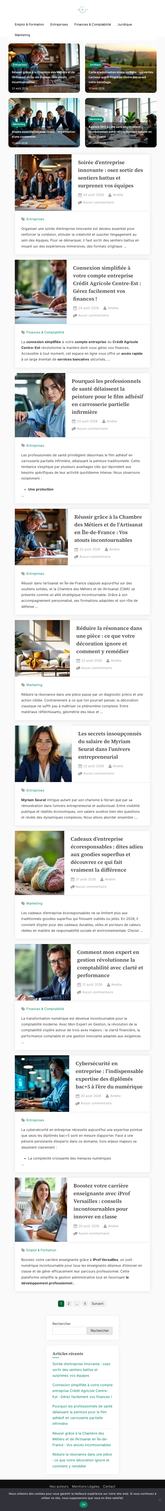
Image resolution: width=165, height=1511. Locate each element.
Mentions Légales (86, 1486)
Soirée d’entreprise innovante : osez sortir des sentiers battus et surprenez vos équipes (81, 1370)
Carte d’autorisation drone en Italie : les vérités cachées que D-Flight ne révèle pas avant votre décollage (121, 77)
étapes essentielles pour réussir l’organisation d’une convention (43, 134)
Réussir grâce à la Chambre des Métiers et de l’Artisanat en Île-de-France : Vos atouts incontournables (43, 77)
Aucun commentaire (98, 202)
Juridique (125, 24)
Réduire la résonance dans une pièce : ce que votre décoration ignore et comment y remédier (82, 1460)
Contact (109, 1486)
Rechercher (61, 1324)
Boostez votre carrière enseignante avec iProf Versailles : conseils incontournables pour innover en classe (101, 1201)
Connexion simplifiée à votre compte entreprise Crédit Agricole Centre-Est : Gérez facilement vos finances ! (107, 283)
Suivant (98, 1304)
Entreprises (59, 24)
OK (84, 1504)
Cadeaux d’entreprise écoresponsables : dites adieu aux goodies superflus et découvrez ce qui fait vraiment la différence (107, 854)
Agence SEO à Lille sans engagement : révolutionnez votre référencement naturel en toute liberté (120, 131)
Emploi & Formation (29, 24)
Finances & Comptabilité (92, 24)
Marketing (22, 35)
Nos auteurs (59, 1486)
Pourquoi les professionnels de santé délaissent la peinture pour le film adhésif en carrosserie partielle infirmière (107, 396)
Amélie (118, 195)
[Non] (159, 1499)
